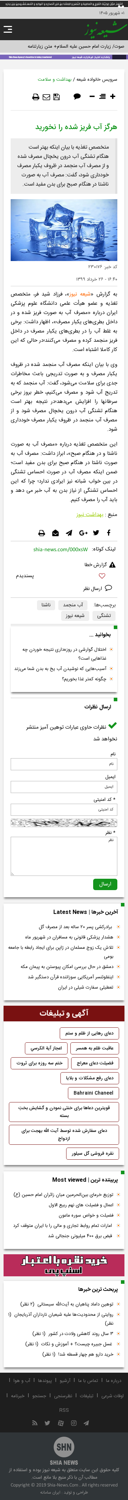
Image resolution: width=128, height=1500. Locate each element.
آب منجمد (73, 605)
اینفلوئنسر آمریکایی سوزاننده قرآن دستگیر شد (70, 977)
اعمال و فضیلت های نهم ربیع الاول (81, 1205)
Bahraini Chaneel (93, 1093)
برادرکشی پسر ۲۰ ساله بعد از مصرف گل (76, 927)
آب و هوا (22, 1381)
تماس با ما (88, 1381)
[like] (64, 577)
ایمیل (110, 777)
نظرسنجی (63, 1396)
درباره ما (113, 1381)
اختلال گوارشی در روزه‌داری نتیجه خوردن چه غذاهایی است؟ (64, 654)
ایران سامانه (50, 1492)
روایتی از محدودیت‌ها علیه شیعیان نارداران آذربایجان (60, 1319)
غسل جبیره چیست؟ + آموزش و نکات (69, 1344)
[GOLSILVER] (64, 1265)
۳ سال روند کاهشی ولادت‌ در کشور (72, 1334)
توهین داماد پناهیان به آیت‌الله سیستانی (66, 1304)
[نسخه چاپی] (35, 97)
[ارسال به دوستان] (46, 97)
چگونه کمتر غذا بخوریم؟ (84, 679)
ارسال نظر (93, 589)
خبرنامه (18, 1396)
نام (113, 754)
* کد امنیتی (105, 800)
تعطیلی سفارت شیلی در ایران (85, 987)
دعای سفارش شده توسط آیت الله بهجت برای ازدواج (64, 1135)
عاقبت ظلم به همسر (94, 1048)
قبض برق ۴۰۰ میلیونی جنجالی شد (80, 1236)
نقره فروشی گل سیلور (92, 1154)
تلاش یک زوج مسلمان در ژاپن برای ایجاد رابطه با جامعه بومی (60, 952)
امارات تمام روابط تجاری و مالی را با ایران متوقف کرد (63, 1226)
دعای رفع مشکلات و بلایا (89, 1078)
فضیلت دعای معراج (95, 1063)
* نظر (110, 833)
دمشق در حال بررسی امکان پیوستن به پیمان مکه (67, 967)
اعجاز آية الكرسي (46, 1048)
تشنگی (104, 616)
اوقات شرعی (112, 1396)
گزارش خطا (96, 565)
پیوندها (45, 1381)
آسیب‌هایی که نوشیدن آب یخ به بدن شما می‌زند (60, 669)
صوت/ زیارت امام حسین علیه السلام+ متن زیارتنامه (76, 46)
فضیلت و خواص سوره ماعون (86, 1215)
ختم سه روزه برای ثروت (39, 1063)
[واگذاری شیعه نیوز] (64, 56)
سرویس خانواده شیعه (96, 80)
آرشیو (65, 1381)
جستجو (39, 1396)
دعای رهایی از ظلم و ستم (89, 1033)
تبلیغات (87, 1396)
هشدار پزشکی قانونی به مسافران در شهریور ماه (69, 937)
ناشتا (46, 605)
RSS (64, 1410)
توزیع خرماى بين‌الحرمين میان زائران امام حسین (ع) (63, 1195)
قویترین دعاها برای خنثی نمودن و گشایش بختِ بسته (64, 1112)
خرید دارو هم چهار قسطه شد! (77, 1354)
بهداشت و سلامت (54, 80)
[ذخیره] (56, 97)
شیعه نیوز (80, 294)
